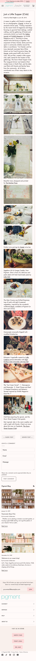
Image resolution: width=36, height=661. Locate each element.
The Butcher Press (11, 183)
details (28, 1)
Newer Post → (27, 437)
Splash (22, 247)
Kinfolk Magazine (17, 36)
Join (30, 589)
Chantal (20, 23)
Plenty (12, 306)
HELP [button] (3, 616)
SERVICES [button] (4, 610)
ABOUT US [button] (4, 622)
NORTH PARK (18, 635)
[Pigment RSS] (33, 486)
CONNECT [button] (4, 604)
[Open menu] (5, 5)
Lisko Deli (7, 277)
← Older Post (8, 437)
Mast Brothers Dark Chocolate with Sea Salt (16, 360)
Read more (5, 526)
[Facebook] (2, 655)
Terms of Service (23, 652)
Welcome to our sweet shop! (11, 558)
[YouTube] (18, 655)
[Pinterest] (10, 655)
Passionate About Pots (8, 514)
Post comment (9, 479)
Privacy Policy (14, 652)
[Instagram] (14, 655)
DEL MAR (18, 647)
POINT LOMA (18, 641)
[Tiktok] (6, 655)
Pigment (5, 652)
